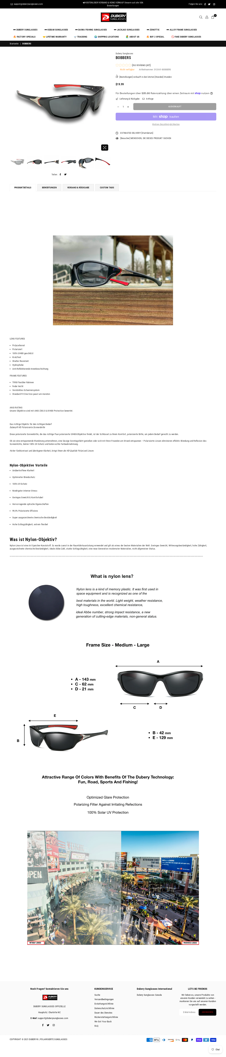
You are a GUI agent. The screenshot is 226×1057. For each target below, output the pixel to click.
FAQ (96, 1026)
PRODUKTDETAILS (22, 187)
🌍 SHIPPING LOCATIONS (106, 36)
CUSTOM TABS (107, 187)
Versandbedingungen (104, 999)
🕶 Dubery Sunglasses (25, 29)
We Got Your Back (103, 1021)
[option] (60, 102)
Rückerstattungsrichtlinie (106, 1017)
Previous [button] (13, 102)
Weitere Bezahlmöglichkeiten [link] (166, 124)
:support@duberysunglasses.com (52, 1018)
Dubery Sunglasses (124, 53)
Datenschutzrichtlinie (104, 1008)
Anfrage (149, 98)
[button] (133, 65)
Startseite (14, 43)
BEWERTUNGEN (49, 187)
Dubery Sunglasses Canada (149, 995)
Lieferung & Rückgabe (129, 98)
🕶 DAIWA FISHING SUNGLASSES (91, 29)
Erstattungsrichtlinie (103, 1003)
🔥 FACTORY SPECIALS (24, 36)
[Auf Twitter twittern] (65, 174)
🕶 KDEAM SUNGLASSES (56, 29)
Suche (97, 995)
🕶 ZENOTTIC (153, 29)
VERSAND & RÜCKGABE (78, 187)
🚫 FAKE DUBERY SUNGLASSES (186, 36)
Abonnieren (207, 1012)
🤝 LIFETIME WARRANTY (55, 36)
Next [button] (107, 102)
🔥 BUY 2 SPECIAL (155, 36)
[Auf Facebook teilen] (60, 174)
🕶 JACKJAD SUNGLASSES (126, 29)
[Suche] (201, 17)
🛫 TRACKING (80, 36)
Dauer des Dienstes (103, 1012)
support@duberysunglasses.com (28, 4)
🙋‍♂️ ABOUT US (132, 36)
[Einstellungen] (207, 17)
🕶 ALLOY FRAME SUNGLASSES (181, 29)
